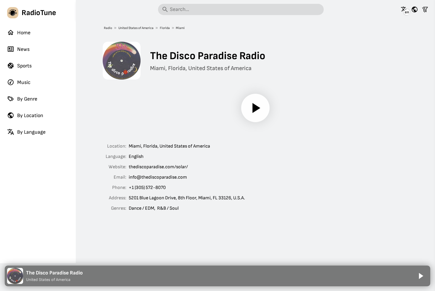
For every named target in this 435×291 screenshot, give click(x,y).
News (23, 49)
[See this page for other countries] (414, 9)
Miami (180, 28)
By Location (30, 115)
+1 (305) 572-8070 (147, 187)
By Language (31, 132)
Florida (165, 28)
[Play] (255, 108)
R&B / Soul (168, 208)
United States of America (136, 28)
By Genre (27, 99)
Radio (108, 28)
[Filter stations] (425, 9)
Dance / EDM (141, 208)
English (136, 156)
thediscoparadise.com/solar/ (158, 167)
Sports (24, 66)
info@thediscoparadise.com (158, 177)
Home (23, 33)
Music (23, 82)
